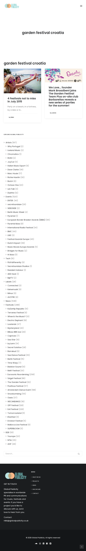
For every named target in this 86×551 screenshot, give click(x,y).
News (34, 485)
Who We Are (36, 489)
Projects (36, 481)
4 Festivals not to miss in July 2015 (22, 100)
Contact (36, 493)
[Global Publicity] (12, 6)
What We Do (36, 477)
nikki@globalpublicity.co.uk (16, 520)
